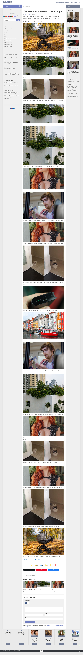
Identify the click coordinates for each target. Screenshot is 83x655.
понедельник (69, 96)
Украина (68, 81)
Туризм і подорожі (8, 46)
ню (76, 93)
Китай (27, 575)
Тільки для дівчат (8, 44)
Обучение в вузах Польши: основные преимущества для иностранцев (11, 97)
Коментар (27, 605)
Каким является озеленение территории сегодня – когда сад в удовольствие (10, 54)
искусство (73, 89)
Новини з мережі (8, 34)
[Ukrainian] (3, 16)
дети (71, 83)
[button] (26, 603)
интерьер (69, 89)
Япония (33, 575)
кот (73, 90)
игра (72, 87)
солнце (77, 96)
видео (76, 81)
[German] (10, 16)
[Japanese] (13, 16)
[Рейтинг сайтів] (12, 109)
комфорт (70, 90)
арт (73, 81)
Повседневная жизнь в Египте (73, 48)
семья (73, 96)
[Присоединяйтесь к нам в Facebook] (19, 6)
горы (68, 82)
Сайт (25, 617)
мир (76, 92)
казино (76, 89)
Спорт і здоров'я (8, 40)
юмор (76, 97)
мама (74, 92)
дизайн (74, 82)
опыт (68, 94)
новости (75, 93)
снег (75, 96)
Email (46, 613)
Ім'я (25, 613)
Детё (52, 589)
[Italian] (12, 16)
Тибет (30, 575)
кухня (72, 92)
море (68, 93)
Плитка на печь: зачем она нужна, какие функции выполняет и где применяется (11, 68)
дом (71, 84)
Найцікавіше (26, 6)
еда (73, 84)
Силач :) (39, 589)
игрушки (74, 87)
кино (68, 90)
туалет (74, 97)
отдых (73, 94)
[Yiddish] (15, 16)
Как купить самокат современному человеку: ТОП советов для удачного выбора (11, 64)
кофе (75, 90)
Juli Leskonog (28, 14)
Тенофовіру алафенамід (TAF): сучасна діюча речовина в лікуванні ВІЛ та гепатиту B (12, 59)
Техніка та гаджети (8, 42)
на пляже (71, 93)
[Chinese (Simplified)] (6, 16)
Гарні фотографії (8, 28)
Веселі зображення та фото (10, 26)
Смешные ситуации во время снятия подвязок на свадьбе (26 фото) (72, 36)
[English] (7, 16)
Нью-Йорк (76, 79)
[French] (9, 16)
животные (69, 86)
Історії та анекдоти (8, 30)
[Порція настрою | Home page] (8, 2)
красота (69, 92)
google (68, 79)
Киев (71, 79)
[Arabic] (4, 16)
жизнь (74, 86)
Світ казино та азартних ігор (10, 36)
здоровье (69, 87)
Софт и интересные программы (11, 38)
